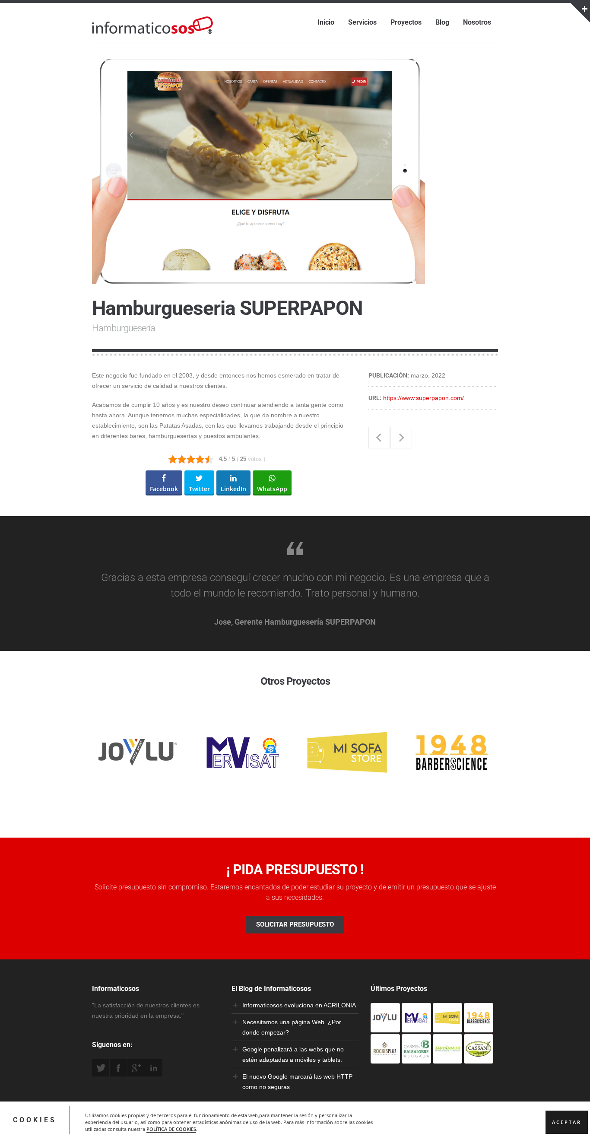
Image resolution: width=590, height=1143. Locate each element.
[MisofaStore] (447, 1027)
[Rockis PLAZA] (385, 1058)
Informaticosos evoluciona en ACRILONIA (299, 1005)
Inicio (325, 22)
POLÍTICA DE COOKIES (171, 1129)
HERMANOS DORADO (379, 437)
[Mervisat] (416, 1027)
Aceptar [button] (566, 1122)
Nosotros (477, 22)
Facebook (118, 1067)
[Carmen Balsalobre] (416, 1058)
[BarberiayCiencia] (478, 1027)
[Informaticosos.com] (152, 34)
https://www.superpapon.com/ (423, 397)
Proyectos (406, 22)
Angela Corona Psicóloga (401, 437)
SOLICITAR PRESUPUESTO (295, 924)
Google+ (136, 1067)
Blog (442, 22)
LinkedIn (153, 1067)
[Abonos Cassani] (478, 1058)
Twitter (100, 1067)
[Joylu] (385, 1027)
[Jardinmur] (447, 1058)
